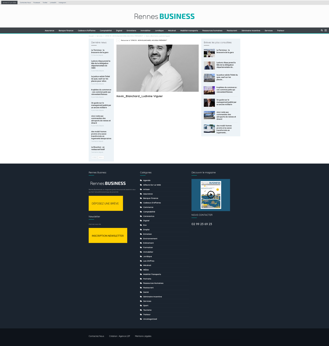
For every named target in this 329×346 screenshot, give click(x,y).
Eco (145, 225)
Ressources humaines (212, 30)
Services (269, 30)
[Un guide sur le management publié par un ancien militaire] (209, 103)
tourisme (147, 310)
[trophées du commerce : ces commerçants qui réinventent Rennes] (209, 90)
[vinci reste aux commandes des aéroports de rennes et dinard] (209, 115)
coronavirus (148, 216)
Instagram (62, 2)
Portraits (147, 279)
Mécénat (172, 30)
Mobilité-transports (189, 30)
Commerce (148, 207)
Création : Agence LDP (119, 336)
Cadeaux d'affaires (152, 203)
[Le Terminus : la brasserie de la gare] (209, 53)
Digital (119, 30)
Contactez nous (25, 2)
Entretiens (131, 30)
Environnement (150, 238)
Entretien (147, 234)
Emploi (146, 229)
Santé (146, 292)
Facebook (36, 2)
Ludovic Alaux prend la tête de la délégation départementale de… (226, 65)
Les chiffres (148, 261)
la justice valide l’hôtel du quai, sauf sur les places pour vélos (100, 78)
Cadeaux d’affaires (86, 30)
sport (145, 305)
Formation (148, 247)
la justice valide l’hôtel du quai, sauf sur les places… (227, 77)
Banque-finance (66, 30)
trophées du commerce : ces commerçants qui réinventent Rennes (227, 89)
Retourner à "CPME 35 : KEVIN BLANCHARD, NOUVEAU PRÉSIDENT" (144, 40)
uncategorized (150, 319)
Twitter (45, 2)
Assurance (49, 30)
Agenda (146, 180)
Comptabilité (106, 30)
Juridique (159, 30)
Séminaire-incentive (251, 30)
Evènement (148, 243)
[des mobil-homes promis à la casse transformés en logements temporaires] (209, 128)
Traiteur (280, 30)
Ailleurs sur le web (152, 185)
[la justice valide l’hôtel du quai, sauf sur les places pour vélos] (209, 78)
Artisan (146, 189)
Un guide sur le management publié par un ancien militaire (226, 102)
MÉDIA (146, 270)
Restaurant (232, 30)
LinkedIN (53, 2)
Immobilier (145, 30)
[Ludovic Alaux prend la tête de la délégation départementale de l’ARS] (209, 65)
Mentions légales (143, 336)
